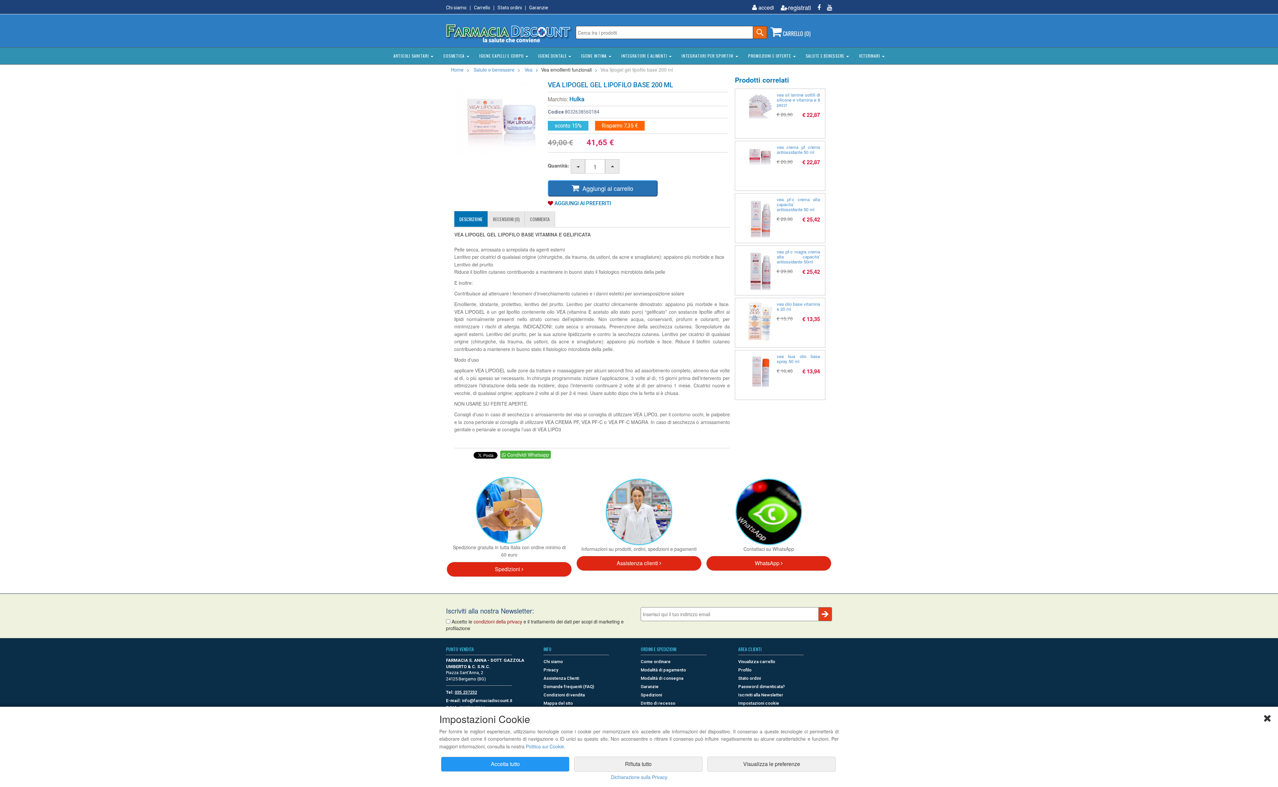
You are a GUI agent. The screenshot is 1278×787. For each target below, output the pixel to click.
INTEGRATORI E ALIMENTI (644, 56)
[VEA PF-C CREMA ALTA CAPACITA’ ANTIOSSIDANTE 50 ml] (760, 217)
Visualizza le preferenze (771, 764)
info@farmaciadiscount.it (487, 700)
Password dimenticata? (761, 686)
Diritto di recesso (658, 703)
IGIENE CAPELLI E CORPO (502, 56)
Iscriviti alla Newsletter (760, 694)
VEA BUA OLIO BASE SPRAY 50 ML (798, 358)
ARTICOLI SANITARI (411, 56)
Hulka (576, 99)
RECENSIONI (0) (506, 218)
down (578, 167)
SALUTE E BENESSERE (826, 56)
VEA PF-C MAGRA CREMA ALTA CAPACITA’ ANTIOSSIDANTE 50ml (798, 256)
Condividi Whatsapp (527, 454)
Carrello (482, 7)
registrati (799, 7)
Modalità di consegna (662, 678)
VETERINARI (870, 56)
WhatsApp (768, 563)
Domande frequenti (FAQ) (568, 686)
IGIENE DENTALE (553, 56)
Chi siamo (456, 7)
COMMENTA (540, 218)
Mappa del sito (558, 703)
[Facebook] (816, 7)
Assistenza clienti (638, 563)
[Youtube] (827, 7)
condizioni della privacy (498, 621)
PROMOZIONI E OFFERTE (770, 56)
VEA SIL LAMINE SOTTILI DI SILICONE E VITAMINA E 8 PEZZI (798, 100)
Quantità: (558, 165)
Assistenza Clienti (561, 678)
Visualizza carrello (756, 661)
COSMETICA (454, 56)
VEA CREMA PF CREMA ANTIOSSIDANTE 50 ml (798, 149)
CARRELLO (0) (795, 34)
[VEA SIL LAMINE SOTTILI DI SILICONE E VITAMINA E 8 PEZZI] (760, 105)
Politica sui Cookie (545, 746)
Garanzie (538, 7)
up (612, 167)
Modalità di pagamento (663, 669)
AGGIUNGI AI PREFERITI (582, 203)
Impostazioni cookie (758, 703)
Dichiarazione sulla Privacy (639, 777)
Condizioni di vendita (564, 694)
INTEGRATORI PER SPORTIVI (708, 56)
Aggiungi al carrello (606, 188)
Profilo (744, 669)
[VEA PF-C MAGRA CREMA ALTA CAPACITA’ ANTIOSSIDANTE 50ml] (760, 269)
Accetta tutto (505, 764)
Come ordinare (656, 661)
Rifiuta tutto (638, 764)
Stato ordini (510, 7)
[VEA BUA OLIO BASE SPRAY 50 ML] (760, 370)
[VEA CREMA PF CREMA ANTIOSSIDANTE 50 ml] (760, 155)
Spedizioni (508, 569)
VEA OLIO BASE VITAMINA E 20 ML (798, 306)
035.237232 (466, 692)
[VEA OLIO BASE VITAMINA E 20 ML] (760, 321)
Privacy (550, 669)
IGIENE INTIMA (594, 56)
